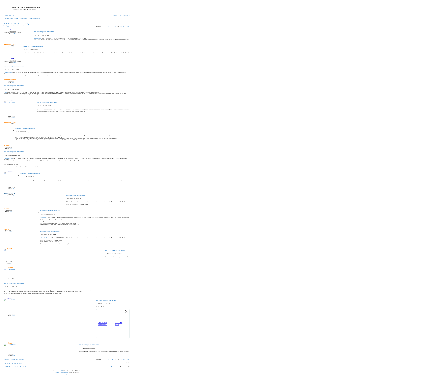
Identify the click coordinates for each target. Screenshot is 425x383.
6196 (15, 33)
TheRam (7, 229)
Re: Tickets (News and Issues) (44, 32)
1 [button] (108, 26)
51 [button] (128, 26)
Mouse (9, 248)
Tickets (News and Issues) (16, 23)
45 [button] (121, 26)
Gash (12, 30)
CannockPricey (10, 44)
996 (11, 263)
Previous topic (14, 26)
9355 (10, 232)
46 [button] (124, 26)
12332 (13, 117)
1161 (13, 280)
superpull (7, 145)
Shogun (11, 100)
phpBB (61, 370)
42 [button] (112, 26)
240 (13, 195)
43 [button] (115, 26)
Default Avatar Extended (62, 372)
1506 (11, 148)
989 (13, 47)
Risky (10, 268)
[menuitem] (13, 15)
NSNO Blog (8, 15)
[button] (103, 26)
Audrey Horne (37, 38)
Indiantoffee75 (9, 193)
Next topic (21, 26)
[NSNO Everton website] (8, 8)
